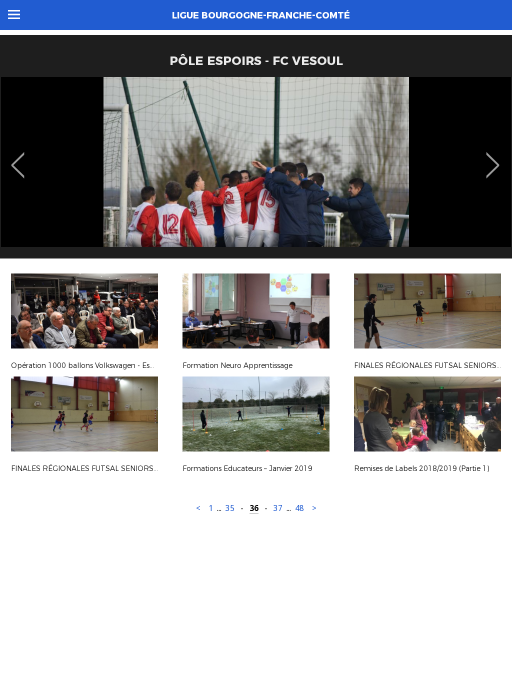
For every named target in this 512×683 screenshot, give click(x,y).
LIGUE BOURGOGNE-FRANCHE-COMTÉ (261, 15)
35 (230, 508)
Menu (14, 14)
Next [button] (493, 158)
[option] (256, 171)
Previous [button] (17, 158)
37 (278, 508)
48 (299, 508)
